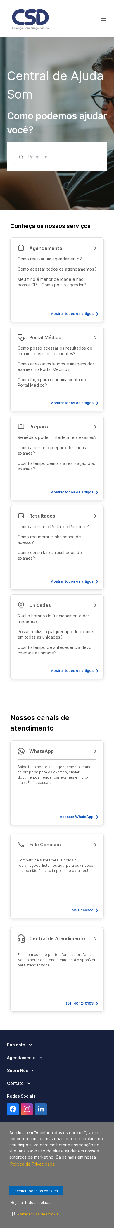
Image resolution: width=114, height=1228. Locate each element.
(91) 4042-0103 (80, 1003)
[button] (57, 279)
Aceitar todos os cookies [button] (36, 1191)
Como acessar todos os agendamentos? (57, 269)
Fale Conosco (82, 910)
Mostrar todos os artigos (72, 313)
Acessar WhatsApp (77, 816)
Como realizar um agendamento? (50, 258)
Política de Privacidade (32, 1164)
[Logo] (30, 18)
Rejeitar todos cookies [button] (30, 1202)
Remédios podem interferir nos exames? (57, 437)
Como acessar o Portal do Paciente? (53, 526)
